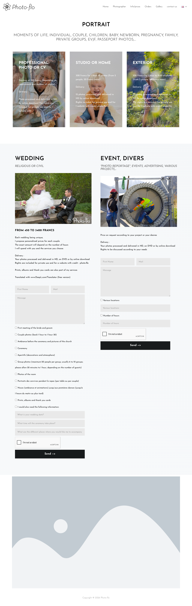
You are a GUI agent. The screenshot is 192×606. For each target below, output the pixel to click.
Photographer (119, 7)
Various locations (111, 300)
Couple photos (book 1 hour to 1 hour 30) (37, 335)
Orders (148, 7)
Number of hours (111, 316)
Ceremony (22, 348)
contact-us (172, 7)
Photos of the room (27, 374)
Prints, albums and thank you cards (34, 400)
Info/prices (135, 7)
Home (105, 7)
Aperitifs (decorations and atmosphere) (36, 355)
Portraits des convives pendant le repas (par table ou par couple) (48, 381)
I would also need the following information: (38, 407)
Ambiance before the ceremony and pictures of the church (45, 342)
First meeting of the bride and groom (35, 328)
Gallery (159, 7)
